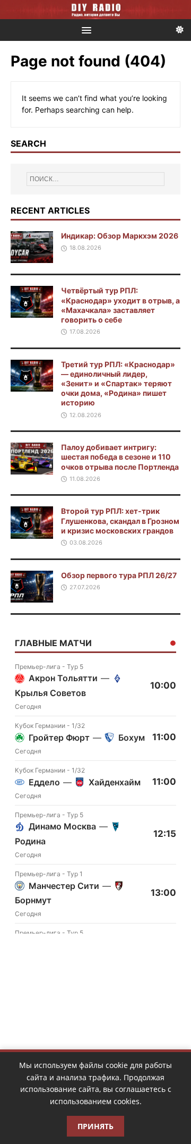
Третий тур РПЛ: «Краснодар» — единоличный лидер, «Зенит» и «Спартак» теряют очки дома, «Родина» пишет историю (118, 384)
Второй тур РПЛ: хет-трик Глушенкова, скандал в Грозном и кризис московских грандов (120, 520)
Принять (95, 1126)
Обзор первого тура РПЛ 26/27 (119, 575)
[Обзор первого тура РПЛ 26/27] (32, 595)
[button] (85, 29)
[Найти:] (95, 179)
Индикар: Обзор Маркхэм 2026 (119, 235)
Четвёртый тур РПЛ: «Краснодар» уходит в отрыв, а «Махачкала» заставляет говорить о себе (120, 305)
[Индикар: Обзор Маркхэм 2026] (32, 256)
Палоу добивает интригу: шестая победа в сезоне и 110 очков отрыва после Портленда (120, 457)
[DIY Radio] (95, 9)
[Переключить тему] (180, 30)
